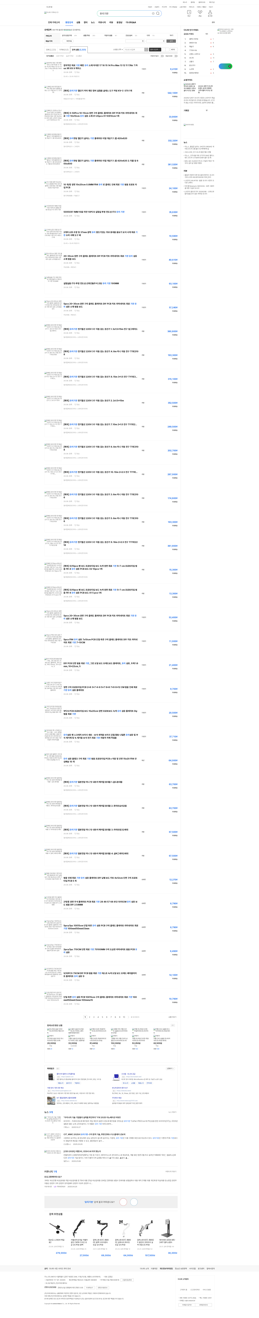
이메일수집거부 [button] (187, 1305)
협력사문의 (211, 1268)
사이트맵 (192, 1268)
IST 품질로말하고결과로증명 (66, 1098)
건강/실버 (129, 35)
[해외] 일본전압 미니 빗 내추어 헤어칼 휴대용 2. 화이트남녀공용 (95, 806)
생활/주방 (86, 35)
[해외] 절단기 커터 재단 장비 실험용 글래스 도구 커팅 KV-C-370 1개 (98, 90)
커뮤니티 (191, 7)
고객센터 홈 (183, 1290)
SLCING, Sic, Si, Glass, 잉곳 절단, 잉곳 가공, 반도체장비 (130, 1093)
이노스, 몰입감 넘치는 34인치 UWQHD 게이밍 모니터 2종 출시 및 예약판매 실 (199, 148)
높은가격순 (70, 56)
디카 (148, 35)
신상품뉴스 (67, 1144)
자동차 (150, 7)
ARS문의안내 (203, 1305)
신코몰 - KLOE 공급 (128, 1074)
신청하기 (169, 1069)
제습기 (191, 47)
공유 (213, 22)
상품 (78, 22)
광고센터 (201, 1268)
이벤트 (199, 7)
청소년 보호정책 (181, 1268)
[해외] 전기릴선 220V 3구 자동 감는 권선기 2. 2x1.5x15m (94, 400)
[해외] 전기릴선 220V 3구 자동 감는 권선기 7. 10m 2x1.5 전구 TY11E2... (100, 424)
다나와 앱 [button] (49, 7)
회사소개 (125, 1083)
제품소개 (60, 1083)
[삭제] (153, 13)
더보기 (211, 7)
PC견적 (164, 7)
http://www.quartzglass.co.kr (61, 1091)
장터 (86, 22)
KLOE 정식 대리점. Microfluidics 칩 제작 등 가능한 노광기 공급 (142, 1079)
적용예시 (77, 1083)
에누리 (185, 2)
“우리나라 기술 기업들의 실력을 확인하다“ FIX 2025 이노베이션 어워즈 (92, 1117)
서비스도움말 (207, 1290)
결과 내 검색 (154, 50)
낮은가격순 (60, 56)
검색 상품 (79, 50)
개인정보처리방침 (166, 1268)
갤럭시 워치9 (193, 39)
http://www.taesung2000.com (127, 1101)
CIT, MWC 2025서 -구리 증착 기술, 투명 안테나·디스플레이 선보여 (94, 1134)
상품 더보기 (172, 1017)
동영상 (119, 22)
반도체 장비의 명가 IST (120, 1088)
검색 (171, 41)
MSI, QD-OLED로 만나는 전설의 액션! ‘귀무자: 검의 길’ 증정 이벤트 (199, 162)
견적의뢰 (149, 1083)
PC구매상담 (173, 7)
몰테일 (193, 2)
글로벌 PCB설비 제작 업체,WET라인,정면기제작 (127, 1103)
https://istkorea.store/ (124, 1091)
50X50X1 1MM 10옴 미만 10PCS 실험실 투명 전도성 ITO (94, 212)
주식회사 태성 (116, 1098)
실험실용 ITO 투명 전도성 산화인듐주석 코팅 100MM (91, 283)
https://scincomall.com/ (134, 1077)
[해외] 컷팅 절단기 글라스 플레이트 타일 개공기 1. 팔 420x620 (95, 138)
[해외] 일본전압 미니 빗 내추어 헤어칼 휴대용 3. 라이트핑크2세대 (96, 829)
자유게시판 (48, 1187)
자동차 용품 (108, 35)
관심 (78, 72)
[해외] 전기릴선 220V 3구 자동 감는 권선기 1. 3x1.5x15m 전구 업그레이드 (101, 329)
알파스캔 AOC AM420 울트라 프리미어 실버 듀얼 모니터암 (145, 1242)
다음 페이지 (128, 1017)
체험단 (204, 7)
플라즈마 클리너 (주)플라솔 (66, 1074)
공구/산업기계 (67, 35)
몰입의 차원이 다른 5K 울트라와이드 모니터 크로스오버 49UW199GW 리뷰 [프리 (199, 176)
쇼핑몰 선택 (117, 49)
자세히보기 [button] (89, 1288)
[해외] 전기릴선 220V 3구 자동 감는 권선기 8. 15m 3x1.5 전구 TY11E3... (100, 376)
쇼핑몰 (133, 1083)
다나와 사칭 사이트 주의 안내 (60, 1268)
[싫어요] (123, 1202)
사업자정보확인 (127, 1280)
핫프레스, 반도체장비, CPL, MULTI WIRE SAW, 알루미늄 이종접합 (78, 1103)
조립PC (157, 7)
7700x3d (193, 50)
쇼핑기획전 (183, 7)
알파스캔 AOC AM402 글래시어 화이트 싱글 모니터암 (123, 1242)
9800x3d (193, 43)
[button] (189, 14)
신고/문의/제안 (195, 1290)
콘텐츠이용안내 (102, 1288)
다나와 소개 (144, 1268)
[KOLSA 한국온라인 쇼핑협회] (49, 1310)
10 (124, 1017)
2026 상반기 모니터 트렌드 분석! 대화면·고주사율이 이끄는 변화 (205, 89)
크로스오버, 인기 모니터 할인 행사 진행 (198, 152)
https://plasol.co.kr (67, 1077)
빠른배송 (69, 41)
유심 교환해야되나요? (53, 1177)
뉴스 (93, 22)
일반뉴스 (66, 1161)
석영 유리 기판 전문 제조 (55, 1088)
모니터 (191, 58)
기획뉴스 (66, 1127)
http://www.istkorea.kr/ (69, 1101)
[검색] (159, 13)
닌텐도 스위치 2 (194, 54)
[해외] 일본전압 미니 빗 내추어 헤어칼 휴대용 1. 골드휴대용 (93, 782)
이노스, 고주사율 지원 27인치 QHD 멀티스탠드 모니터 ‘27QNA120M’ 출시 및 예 (199, 156)
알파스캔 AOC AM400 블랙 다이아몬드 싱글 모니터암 (101, 1242)
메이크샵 (211, 2)
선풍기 (191, 62)
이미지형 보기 (167, 49)
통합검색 (69, 22)
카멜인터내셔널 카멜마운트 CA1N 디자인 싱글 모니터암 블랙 (79, 1242)
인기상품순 (50, 56)
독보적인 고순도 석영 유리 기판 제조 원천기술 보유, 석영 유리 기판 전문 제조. (71, 1093)
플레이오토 (202, 2)
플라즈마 (69, 1083)
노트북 (191, 69)
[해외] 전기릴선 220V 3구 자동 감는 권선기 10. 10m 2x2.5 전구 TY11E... (100, 472)
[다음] (213, 34)
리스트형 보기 (164, 49)
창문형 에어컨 (194, 73)
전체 (51, 50)
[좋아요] (134, 1202)
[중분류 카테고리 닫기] (73, 35)
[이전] (210, 34)
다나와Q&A (131, 22)
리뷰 (111, 22)
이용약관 (154, 1268)
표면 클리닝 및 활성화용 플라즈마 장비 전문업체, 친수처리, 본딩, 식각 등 (79, 1079)
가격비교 (64, 50)
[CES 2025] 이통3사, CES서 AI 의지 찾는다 (82, 1151)
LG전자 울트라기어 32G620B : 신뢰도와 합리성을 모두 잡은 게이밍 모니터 (199, 193)
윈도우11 (192, 65)
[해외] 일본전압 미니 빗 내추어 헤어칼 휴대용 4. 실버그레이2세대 (96, 853)
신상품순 (79, 56)
